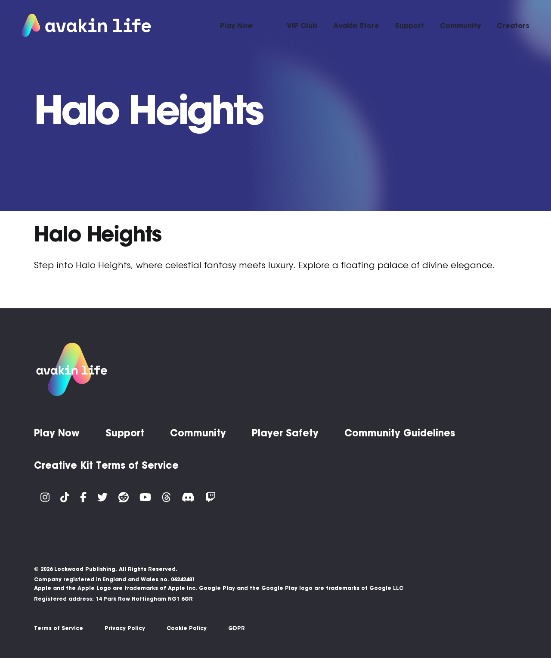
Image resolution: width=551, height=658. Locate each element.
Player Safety (285, 433)
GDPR (236, 628)
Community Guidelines (399, 433)
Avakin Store (356, 25)
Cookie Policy (187, 628)
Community (460, 25)
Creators (513, 25)
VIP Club (302, 25)
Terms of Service (58, 628)
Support (409, 25)
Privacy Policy (125, 628)
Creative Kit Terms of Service (106, 465)
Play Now (236, 25)
